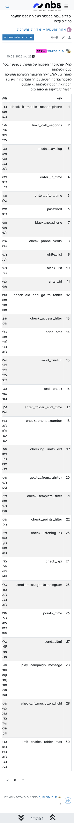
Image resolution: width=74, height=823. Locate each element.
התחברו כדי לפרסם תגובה (18, 37)
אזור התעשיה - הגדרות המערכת (41, 29)
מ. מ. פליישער (55, 51)
